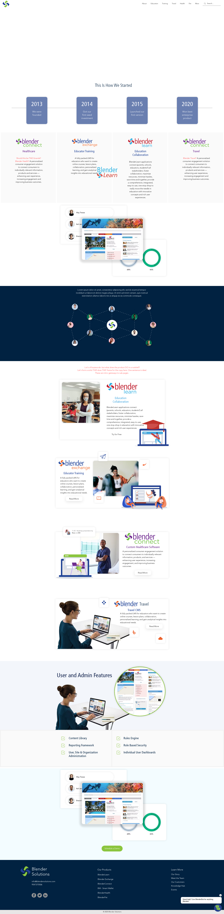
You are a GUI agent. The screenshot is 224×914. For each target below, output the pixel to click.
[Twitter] (39, 895)
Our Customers (177, 882)
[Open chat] (218, 908)
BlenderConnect (105, 884)
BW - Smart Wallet (106, 888)
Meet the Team (177, 878)
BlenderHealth (104, 893)
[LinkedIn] (45, 895)
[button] (144, 3)
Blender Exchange (105, 879)
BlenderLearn (103, 874)
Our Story (175, 874)
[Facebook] (34, 895)
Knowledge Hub (178, 886)
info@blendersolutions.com (43, 881)
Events (174, 889)
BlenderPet (102, 897)
